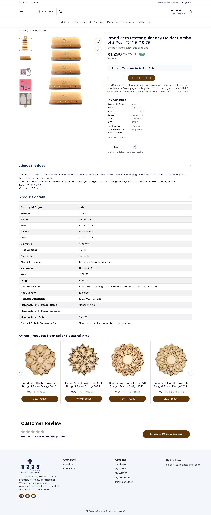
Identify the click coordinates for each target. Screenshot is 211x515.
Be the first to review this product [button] (127, 47)
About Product (32, 166)
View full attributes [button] (116, 137)
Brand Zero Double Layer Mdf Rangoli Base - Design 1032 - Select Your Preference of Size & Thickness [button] (127, 385)
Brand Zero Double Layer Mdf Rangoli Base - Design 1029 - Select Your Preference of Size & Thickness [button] (171, 385)
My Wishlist (121, 473)
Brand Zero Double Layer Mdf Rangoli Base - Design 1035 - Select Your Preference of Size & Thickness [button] (83, 385)
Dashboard (121, 464)
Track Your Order (124, 482)
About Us (23, 2)
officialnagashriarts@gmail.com (183, 464)
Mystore (121, 511)
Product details (32, 197)
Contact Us (35, 2)
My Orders (120, 468)
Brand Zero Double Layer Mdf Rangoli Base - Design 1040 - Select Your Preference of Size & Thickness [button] (39, 385)
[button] (187, 2)
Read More (43, 489)
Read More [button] (183, 91)
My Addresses (122, 477)
